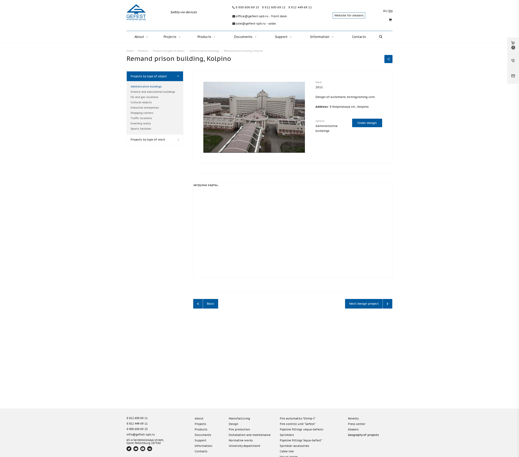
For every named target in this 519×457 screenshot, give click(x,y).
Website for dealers (349, 15)
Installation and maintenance (250, 435)
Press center (356, 424)
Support (281, 37)
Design (233, 424)
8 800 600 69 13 (247, 7)
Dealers (353, 429)
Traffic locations (141, 118)
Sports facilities (141, 128)
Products (204, 37)
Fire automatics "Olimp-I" (297, 418)
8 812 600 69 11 (273, 7)
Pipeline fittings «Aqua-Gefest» (302, 429)
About (139, 37)
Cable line (287, 451)
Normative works (241, 440)
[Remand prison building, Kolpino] (254, 117)
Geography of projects (363, 435)
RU (385, 11)
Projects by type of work (148, 139)
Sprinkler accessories (294, 446)
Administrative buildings (146, 86)
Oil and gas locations (144, 97)
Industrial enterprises (145, 107)
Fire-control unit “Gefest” (298, 424)
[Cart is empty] (390, 19)
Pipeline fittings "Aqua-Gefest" (301, 440)
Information (320, 37)
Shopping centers (142, 113)
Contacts (359, 37)
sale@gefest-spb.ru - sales (256, 23)
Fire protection (239, 429)
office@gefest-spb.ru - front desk (261, 16)
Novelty (353, 418)
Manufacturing (239, 418)
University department (244, 446)
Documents (243, 37)
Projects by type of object (149, 76)
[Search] (383, 37)
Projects (170, 37)
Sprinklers (287, 435)
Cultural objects (141, 102)
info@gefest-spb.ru (141, 434)
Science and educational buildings (153, 92)
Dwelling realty (141, 123)
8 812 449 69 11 (300, 7)
